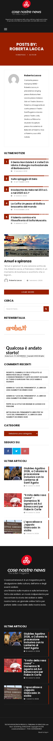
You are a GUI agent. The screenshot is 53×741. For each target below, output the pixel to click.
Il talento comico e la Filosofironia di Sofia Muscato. (29, 219)
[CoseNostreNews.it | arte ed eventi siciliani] (26, 7)
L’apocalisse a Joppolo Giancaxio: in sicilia (33, 526)
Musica (10, 238)
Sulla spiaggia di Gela (24, 179)
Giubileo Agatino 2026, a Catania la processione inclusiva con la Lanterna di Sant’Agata (35, 476)
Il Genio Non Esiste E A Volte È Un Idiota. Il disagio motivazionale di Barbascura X (30, 165)
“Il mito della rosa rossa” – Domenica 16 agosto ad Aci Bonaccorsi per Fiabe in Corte (35, 502)
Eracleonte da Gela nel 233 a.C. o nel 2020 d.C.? (29, 191)
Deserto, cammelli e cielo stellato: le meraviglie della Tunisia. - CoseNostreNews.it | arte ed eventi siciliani (27, 374)
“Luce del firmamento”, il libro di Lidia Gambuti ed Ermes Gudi (26, 389)
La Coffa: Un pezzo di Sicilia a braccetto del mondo (28, 205)
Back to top (42, 732)
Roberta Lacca (32, 75)
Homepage (21, 55)
